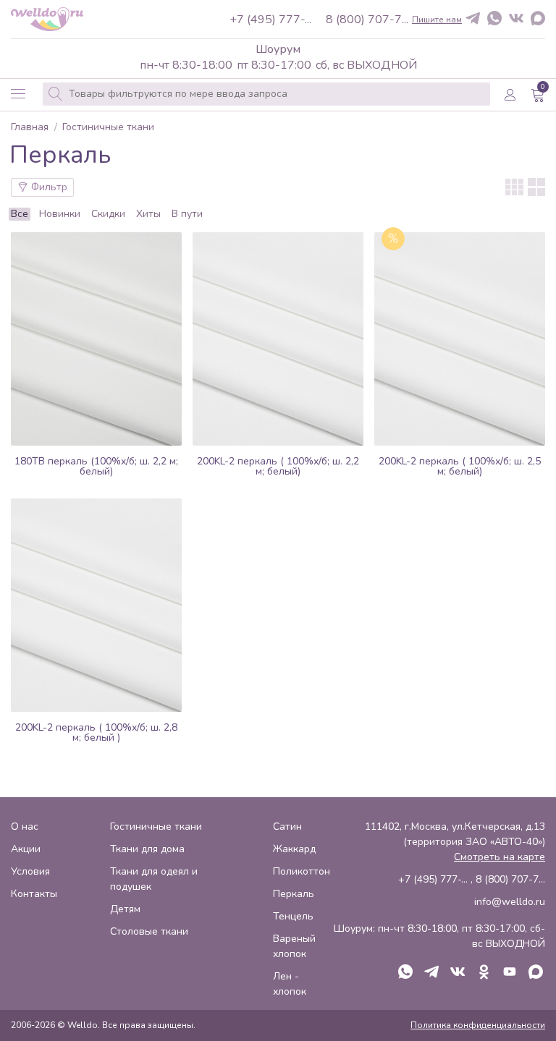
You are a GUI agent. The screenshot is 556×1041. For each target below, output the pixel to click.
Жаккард (294, 849)
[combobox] (266, 94)
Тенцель (293, 916)
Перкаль (293, 894)
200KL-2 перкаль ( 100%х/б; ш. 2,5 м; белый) (460, 466)
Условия (30, 871)
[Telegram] (473, 19)
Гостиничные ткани (108, 127)
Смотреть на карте (499, 857)
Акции (26, 849)
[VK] (516, 19)
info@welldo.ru (509, 902)
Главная (30, 127)
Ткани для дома (147, 849)
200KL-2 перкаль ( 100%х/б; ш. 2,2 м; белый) (278, 466)
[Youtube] (509, 973)
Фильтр (47, 187)
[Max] (538, 19)
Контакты (34, 894)
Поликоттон (301, 871)
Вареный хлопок (294, 946)
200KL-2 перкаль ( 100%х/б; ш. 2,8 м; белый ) (96, 732)
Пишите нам (437, 19)
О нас (24, 826)
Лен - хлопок (289, 983)
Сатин (287, 826)
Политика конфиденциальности (477, 1025)
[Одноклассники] (483, 973)
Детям (125, 909)
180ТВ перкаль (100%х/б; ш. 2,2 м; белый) (96, 466)
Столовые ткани (149, 931)
